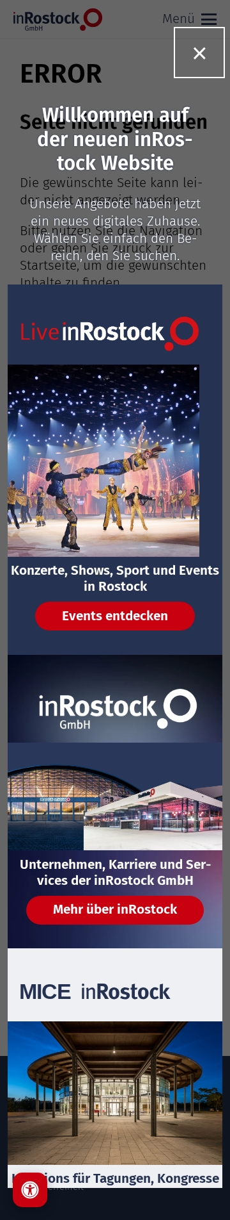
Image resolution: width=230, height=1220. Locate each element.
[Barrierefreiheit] (30, 1190)
